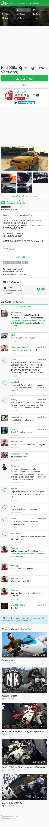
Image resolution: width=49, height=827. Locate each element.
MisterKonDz (21, 92)
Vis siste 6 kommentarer (24, 306)
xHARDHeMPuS (18, 605)
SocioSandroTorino (19, 453)
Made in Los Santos (9, 818)
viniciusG (15, 382)
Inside (13, 359)
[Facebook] (22, 95)
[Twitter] (25, 95)
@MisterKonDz (33, 315)
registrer (38, 618)
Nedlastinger (11, 203)
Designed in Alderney (10, 816)
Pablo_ (14, 399)
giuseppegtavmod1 (19, 347)
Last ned (26, 78)
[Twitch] (31, 95)
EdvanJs (15, 466)
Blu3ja (14, 334)
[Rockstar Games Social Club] (37, 95)
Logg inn (26, 618)
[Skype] (19, 95)
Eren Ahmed (16, 441)
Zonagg (14, 548)
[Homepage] (15, 95)
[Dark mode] (42, 3)
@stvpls (14, 593)
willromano (16, 312)
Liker (23, 203)
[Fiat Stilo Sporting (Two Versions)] (24, 158)
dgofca (14, 488)
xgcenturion (16, 417)
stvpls (13, 506)
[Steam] (34, 95)
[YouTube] (28, 95)
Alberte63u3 (16, 533)
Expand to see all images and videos (24, 196)
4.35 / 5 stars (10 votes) (9, 209)
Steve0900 (15, 429)
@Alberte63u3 (17, 551)
